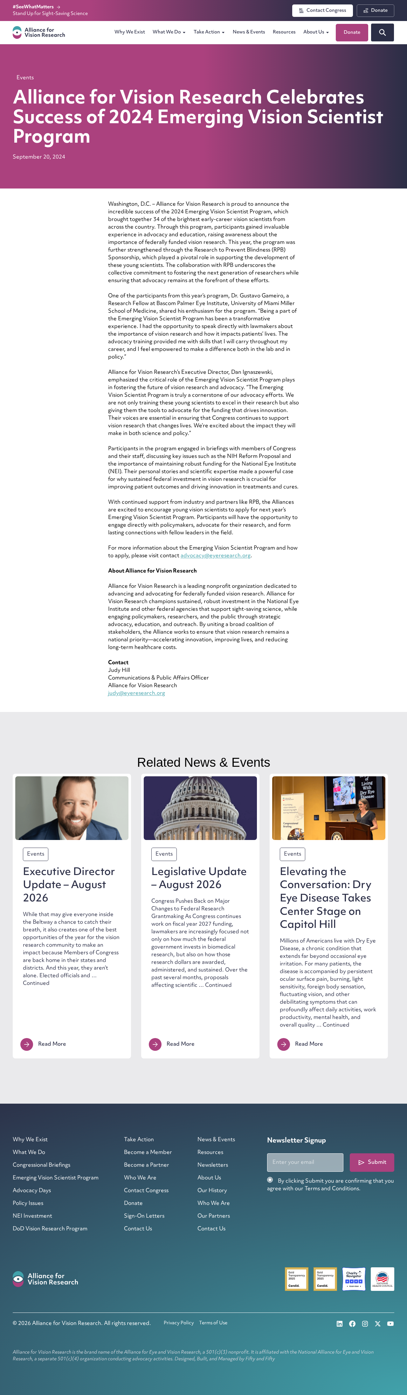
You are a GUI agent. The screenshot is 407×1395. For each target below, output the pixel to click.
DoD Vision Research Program (50, 1229)
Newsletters (212, 1165)
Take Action (207, 32)
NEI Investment (32, 1216)
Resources (284, 32)
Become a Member (148, 1153)
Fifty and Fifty (260, 1359)
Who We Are (140, 1178)
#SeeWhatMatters (34, 7)
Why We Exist (129, 32)
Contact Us (138, 1229)
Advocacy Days (32, 1191)
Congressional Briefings (41, 1165)
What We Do (167, 32)
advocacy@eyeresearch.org (216, 556)
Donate (133, 1203)
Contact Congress (146, 1191)
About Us (313, 32)
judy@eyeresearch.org (136, 693)
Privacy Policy (179, 1323)
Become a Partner (146, 1165)
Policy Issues (28, 1203)
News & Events (249, 32)
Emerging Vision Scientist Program (56, 1178)
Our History (212, 1191)
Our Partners (213, 1216)
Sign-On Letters (144, 1216)
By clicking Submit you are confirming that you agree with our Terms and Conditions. (330, 1185)
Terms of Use (213, 1323)
